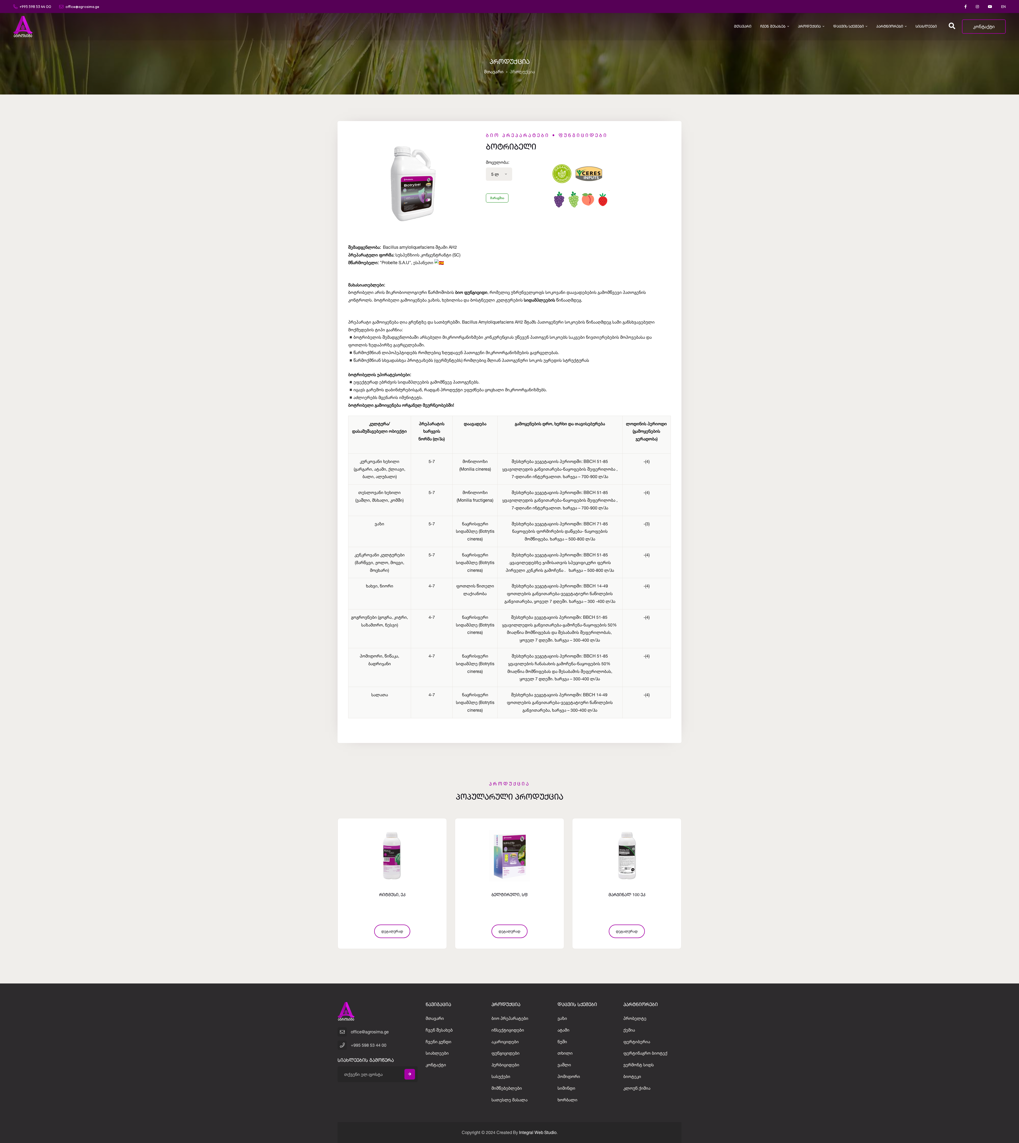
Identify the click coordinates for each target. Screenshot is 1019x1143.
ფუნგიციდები (505, 1053)
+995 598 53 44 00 (35, 6)
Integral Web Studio (537, 1132)
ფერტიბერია (636, 1041)
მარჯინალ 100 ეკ (509, 895)
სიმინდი (566, 1088)
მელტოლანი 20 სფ (626, 895)
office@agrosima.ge (82, 6)
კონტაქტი (984, 26)
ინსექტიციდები (507, 1030)
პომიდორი (569, 1076)
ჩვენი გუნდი (438, 1041)
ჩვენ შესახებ (772, 26)
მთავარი (742, 26)
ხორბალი (567, 1099)
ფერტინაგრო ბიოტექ (645, 1053)
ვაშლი (564, 1064)
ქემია (629, 1030)
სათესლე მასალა (509, 1099)
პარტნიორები (889, 26)
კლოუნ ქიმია (636, 1088)
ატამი (563, 1030)
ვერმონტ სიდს (638, 1064)
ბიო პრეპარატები (509, 1018)
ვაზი (562, 1018)
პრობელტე (634, 1018)
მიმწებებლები (506, 1088)
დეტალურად (392, 931)
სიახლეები (926, 26)
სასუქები (500, 1076)
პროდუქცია (809, 26)
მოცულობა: (497, 162)
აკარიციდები (505, 1041)
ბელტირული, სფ (392, 895)
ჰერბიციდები (505, 1064)
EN (1003, 6)
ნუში (562, 1041)
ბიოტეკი (632, 1076)
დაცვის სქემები (848, 26)
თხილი (565, 1053)
